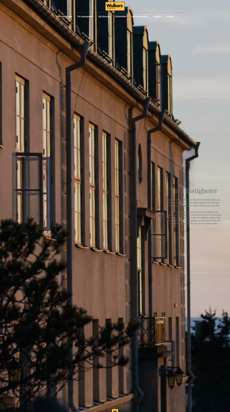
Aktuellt (157, 16)
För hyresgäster (85, 16)
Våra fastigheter (64, 16)
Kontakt (170, 16)
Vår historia (104, 16)
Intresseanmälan (140, 16)
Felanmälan (120, 16)
